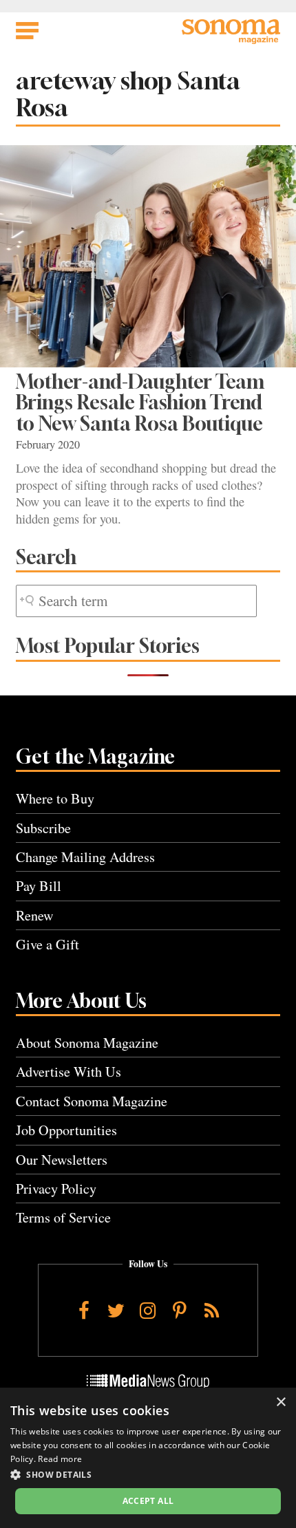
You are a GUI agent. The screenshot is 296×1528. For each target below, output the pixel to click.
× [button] (280, 1402)
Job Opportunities (66, 1130)
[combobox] (136, 601)
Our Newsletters (61, 1159)
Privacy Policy (56, 1188)
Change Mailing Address (85, 857)
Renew (35, 915)
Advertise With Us (68, 1071)
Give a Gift (47, 944)
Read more (60, 1459)
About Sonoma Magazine (87, 1042)
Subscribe (43, 828)
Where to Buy (55, 798)
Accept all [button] (148, 1501)
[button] (148, 1474)
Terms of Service (63, 1217)
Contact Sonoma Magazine (91, 1101)
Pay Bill (38, 885)
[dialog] (148, 1458)
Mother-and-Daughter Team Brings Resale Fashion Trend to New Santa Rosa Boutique (140, 402)
